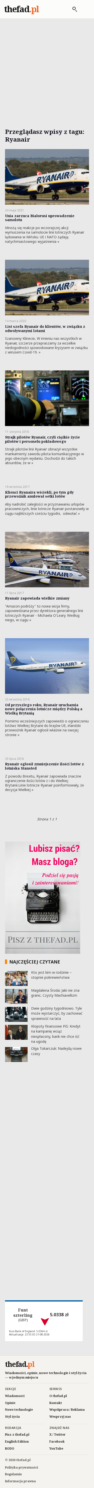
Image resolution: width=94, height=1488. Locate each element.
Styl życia (12, 1416)
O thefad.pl (58, 1396)
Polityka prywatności (21, 1467)
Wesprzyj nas (60, 1416)
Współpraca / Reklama (67, 1409)
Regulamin (13, 1474)
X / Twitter (57, 1434)
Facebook (57, 1441)
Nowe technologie (19, 1409)
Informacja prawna (20, 1481)
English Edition (17, 1441)
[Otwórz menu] (84, 9)
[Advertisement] (47, 67)
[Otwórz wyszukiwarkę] (72, 9)
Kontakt (55, 1403)
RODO (9, 1448)
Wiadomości (15, 1396)
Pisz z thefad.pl (17, 1434)
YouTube (56, 1448)
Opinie (10, 1403)
